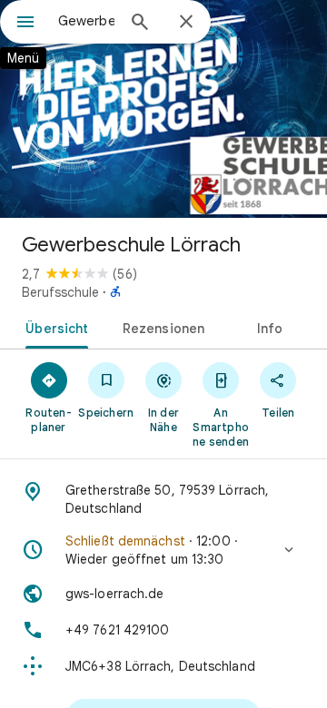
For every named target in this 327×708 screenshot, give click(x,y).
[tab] (53, 327)
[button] (163, 550)
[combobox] (86, 21)
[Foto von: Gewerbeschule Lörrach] (163, 109)
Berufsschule (60, 292)
